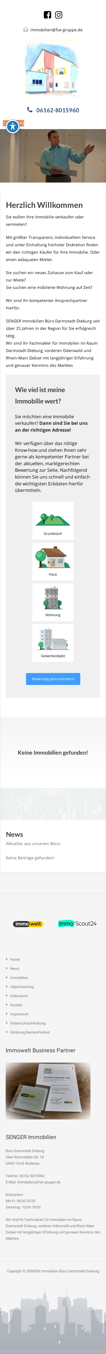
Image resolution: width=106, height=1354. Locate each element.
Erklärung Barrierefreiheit (30, 1032)
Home (15, 959)
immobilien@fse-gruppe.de (57, 29)
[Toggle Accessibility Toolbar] (13, 126)
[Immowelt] (28, 923)
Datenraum (19, 996)
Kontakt (16, 1005)
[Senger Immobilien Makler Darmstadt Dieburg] (53, 68)
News (15, 968)
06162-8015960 (57, 110)
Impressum (19, 1014)
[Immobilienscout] (78, 923)
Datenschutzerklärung (28, 1023)
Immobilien (19, 978)
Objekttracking (22, 987)
